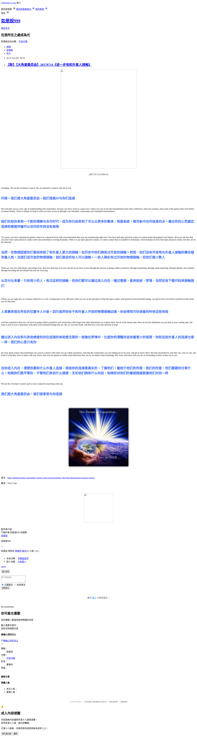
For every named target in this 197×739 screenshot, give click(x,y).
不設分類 (23, 41)
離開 (15, 734)
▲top (3, 566)
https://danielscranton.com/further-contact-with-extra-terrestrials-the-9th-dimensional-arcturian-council (51, 478)
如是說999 (10, 20)
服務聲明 (123, 702)
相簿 (8, 47)
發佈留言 (5, 588)
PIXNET (78, 702)
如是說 (4, 536)
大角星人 (22, 562)
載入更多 (5, 572)
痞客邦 (18, 551)
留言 (24, 551)
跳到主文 (5, 28)
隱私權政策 (113, 702)
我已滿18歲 (6, 734)
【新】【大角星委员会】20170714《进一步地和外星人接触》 (49, 64)
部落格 (9, 50)
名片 (8, 53)
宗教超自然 (23, 558)
